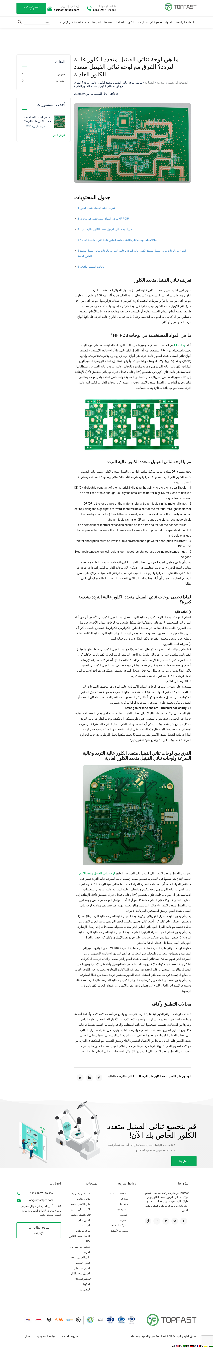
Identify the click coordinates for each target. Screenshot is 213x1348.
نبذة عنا (108, 22)
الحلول (168, 22)
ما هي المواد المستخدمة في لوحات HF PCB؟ (104, 218)
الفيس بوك (99, 1077)
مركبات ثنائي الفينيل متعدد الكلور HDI (80, 1236)
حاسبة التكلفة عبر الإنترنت (74, 22)
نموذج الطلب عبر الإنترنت (38, 1230)
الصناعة (120, 22)
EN (181, 1346)
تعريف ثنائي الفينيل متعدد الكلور (97, 208)
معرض (61, 74)
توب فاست (181, 7)
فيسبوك (183, 1221)
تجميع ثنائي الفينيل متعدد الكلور (145, 22)
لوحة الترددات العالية (119, 1076)
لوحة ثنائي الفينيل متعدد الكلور (96, 873)
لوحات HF (180, 345)
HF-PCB (136, 1076)
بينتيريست (165, 1221)
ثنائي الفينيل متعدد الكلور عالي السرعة (81, 1220)
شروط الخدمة (70, 1336)
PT (188, 1346)
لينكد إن (89, 1077)
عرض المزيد (58, 135)
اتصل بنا (96, 22)
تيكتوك (148, 1221)
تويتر (80, 1077)
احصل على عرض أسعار (31, 8)
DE (195, 1346)
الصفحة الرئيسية (185, 22)
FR (202, 1346)
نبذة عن (124, 1198)
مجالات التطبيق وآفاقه (92, 266)
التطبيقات (122, 1209)
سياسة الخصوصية (46, 1336)
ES (208, 1346)
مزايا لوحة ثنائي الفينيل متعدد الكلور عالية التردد (106, 229)
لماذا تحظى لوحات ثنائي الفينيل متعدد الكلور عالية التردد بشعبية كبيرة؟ (118, 240)
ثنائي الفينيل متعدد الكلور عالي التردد (161, 1076)
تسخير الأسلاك (83, 1278)
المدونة (161, 82)
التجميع (124, 1214)
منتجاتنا (124, 1204)
